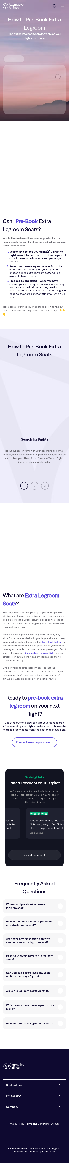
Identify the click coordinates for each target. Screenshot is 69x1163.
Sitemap (55, 1123)
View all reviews (33, 855)
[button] (62, 6)
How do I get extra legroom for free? (29, 1023)
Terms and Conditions (37, 1123)
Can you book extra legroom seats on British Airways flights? (28, 974)
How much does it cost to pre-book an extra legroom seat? (29, 923)
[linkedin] (63, 1067)
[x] (43, 1067)
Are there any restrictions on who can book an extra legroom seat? (28, 940)
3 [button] (45, 486)
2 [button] (34, 486)
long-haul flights (51, 641)
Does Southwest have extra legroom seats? (29, 957)
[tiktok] (49, 1067)
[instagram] (56, 1067)
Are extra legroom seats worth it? (27, 991)
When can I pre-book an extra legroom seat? (25, 906)
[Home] (13, 6)
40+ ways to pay (53, 472)
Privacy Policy (16, 1123)
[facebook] (36, 1067)
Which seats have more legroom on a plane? (30, 1007)
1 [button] (24, 486)
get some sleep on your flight (38, 653)
